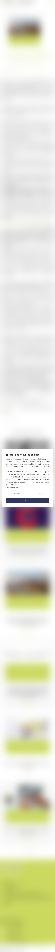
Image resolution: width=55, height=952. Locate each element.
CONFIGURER (16, 493)
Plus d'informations (14, 487)
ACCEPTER (27, 500)
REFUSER (39, 493)
